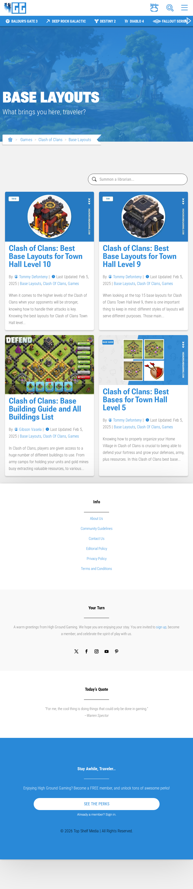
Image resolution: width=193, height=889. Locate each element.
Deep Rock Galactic (69, 21)
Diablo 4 (137, 21)
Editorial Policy (96, 548)
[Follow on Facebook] (86, 651)
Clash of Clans (50, 139)
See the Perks (96, 804)
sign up (161, 627)
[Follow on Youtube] (107, 651)
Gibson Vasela (30, 429)
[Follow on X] (76, 651)
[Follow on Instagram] (96, 651)
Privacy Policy (97, 558)
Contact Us (97, 538)
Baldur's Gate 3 (24, 21)
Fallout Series (174, 21)
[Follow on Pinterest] (117, 651)
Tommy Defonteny (33, 276)
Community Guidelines (97, 528)
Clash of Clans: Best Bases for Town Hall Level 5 (136, 399)
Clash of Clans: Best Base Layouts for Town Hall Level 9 (139, 256)
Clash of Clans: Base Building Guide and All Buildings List (45, 409)
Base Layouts (80, 139)
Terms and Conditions (96, 568)
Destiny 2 (108, 21)
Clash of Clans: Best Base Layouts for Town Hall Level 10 (45, 256)
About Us (96, 518)
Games (26, 139)
